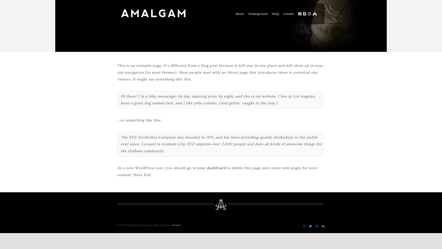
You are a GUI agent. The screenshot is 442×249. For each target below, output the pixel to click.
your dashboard (212, 168)
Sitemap (176, 225)
